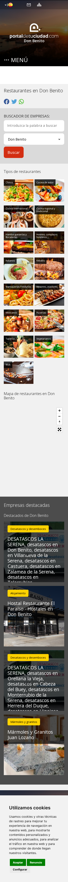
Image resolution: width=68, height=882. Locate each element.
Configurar (20, 869)
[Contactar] (28, 4)
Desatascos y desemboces (28, 529)
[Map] (34, 448)
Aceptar (18, 862)
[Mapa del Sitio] (39, 4)
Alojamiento (18, 593)
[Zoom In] (59, 410)
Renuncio (36, 862)
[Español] (8, 5)
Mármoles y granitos (23, 722)
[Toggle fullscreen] (59, 429)
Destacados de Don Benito (26, 515)
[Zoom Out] (59, 416)
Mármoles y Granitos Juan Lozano (30, 734)
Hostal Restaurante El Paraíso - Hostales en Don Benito (31, 608)
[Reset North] (59, 422)
